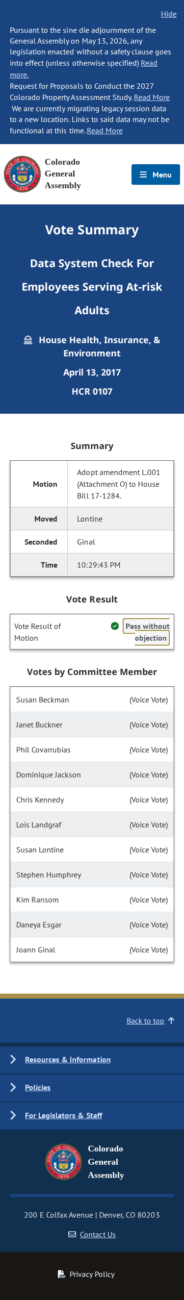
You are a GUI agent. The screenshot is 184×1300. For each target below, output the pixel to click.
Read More (152, 97)
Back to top (145, 1020)
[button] (92, 1060)
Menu (161, 174)
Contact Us (97, 1234)
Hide (169, 14)
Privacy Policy (92, 1274)
